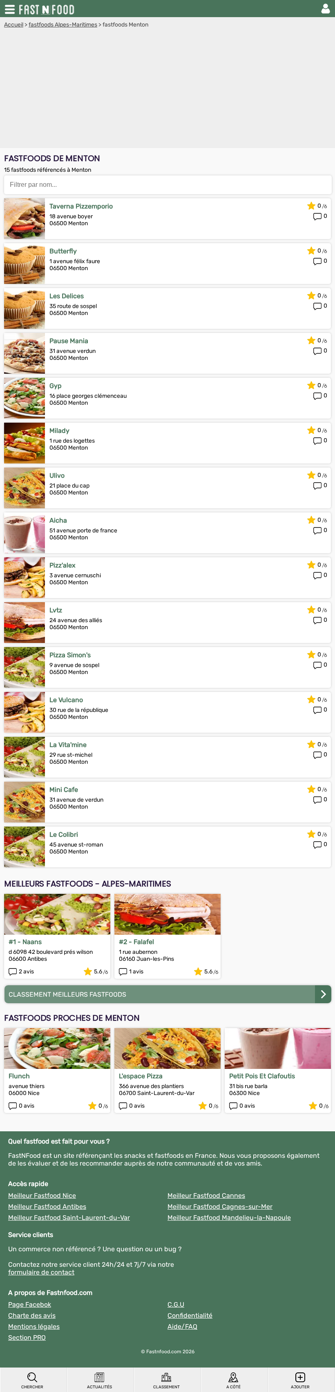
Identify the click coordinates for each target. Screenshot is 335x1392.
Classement (166, 1387)
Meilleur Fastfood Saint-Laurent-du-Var (69, 1217)
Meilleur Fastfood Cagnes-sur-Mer (220, 1206)
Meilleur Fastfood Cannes (206, 1195)
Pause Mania (68, 341)
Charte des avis (32, 1315)
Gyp (55, 386)
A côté (233, 1387)
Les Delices (66, 296)
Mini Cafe (63, 790)
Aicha (58, 520)
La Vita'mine (68, 745)
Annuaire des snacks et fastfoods (47, 8)
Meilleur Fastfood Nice (42, 1195)
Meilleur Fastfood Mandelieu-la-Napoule (229, 1217)
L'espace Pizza (141, 1076)
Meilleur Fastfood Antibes (47, 1206)
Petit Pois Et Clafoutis (262, 1076)
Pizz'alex (62, 565)
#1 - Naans (25, 942)
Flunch (19, 1076)
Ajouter (300, 1387)
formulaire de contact (41, 1272)
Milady (59, 430)
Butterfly (63, 251)
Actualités (99, 1387)
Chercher (32, 1387)
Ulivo (57, 475)
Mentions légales (34, 1326)
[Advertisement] (167, 89)
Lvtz (55, 610)
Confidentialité (190, 1315)
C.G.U (176, 1304)
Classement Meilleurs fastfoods (67, 994)
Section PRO (27, 1337)
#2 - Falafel (136, 942)
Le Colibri (63, 834)
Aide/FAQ (182, 1326)
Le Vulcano (66, 700)
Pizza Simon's (70, 655)
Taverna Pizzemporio (81, 206)
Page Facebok (29, 1304)
